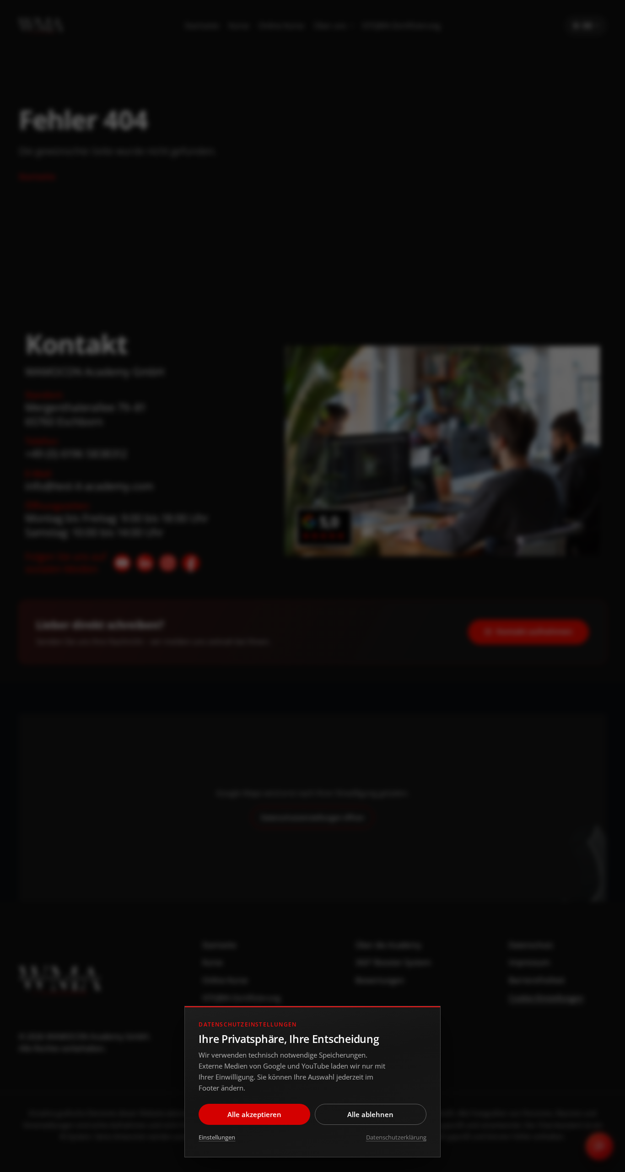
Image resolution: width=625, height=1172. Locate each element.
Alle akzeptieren (254, 1114)
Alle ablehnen (370, 1114)
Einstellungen (217, 1137)
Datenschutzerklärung (396, 1137)
